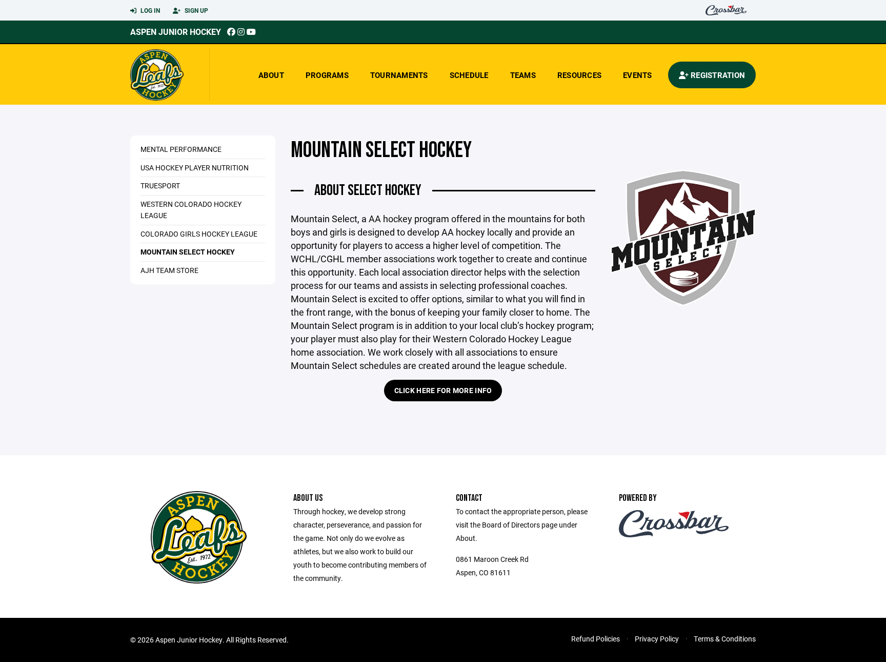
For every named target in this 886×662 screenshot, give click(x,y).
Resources (579, 75)
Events (637, 75)
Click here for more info (443, 390)
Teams (523, 75)
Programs (327, 75)
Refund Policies (595, 639)
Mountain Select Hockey (187, 252)
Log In (149, 10)
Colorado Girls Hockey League (198, 234)
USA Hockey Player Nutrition (194, 167)
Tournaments (399, 75)
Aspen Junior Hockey (175, 31)
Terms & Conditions (725, 639)
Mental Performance (181, 149)
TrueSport (160, 185)
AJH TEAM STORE (169, 270)
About (271, 75)
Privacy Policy (657, 639)
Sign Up (195, 10)
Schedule (469, 75)
